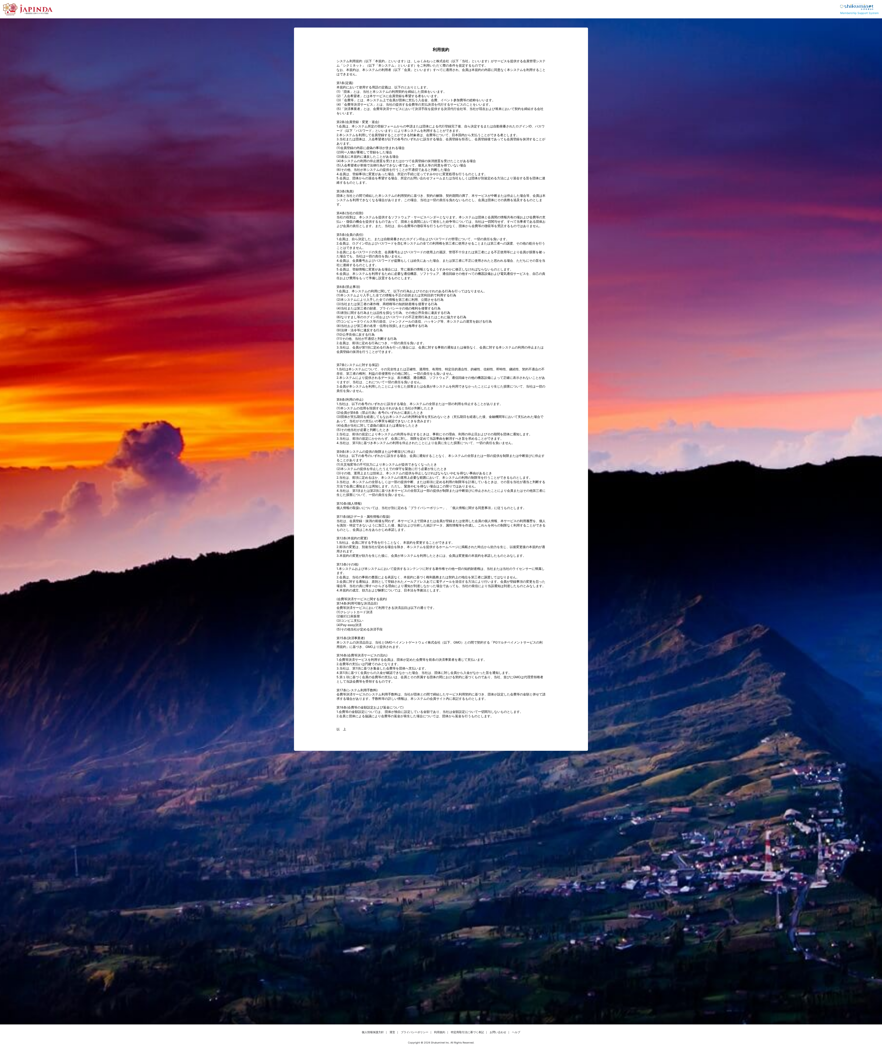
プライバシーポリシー (414, 1032)
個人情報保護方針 (373, 1032)
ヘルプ (516, 1032)
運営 (392, 1032)
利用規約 (439, 1032)
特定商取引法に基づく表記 (467, 1032)
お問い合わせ (498, 1032)
